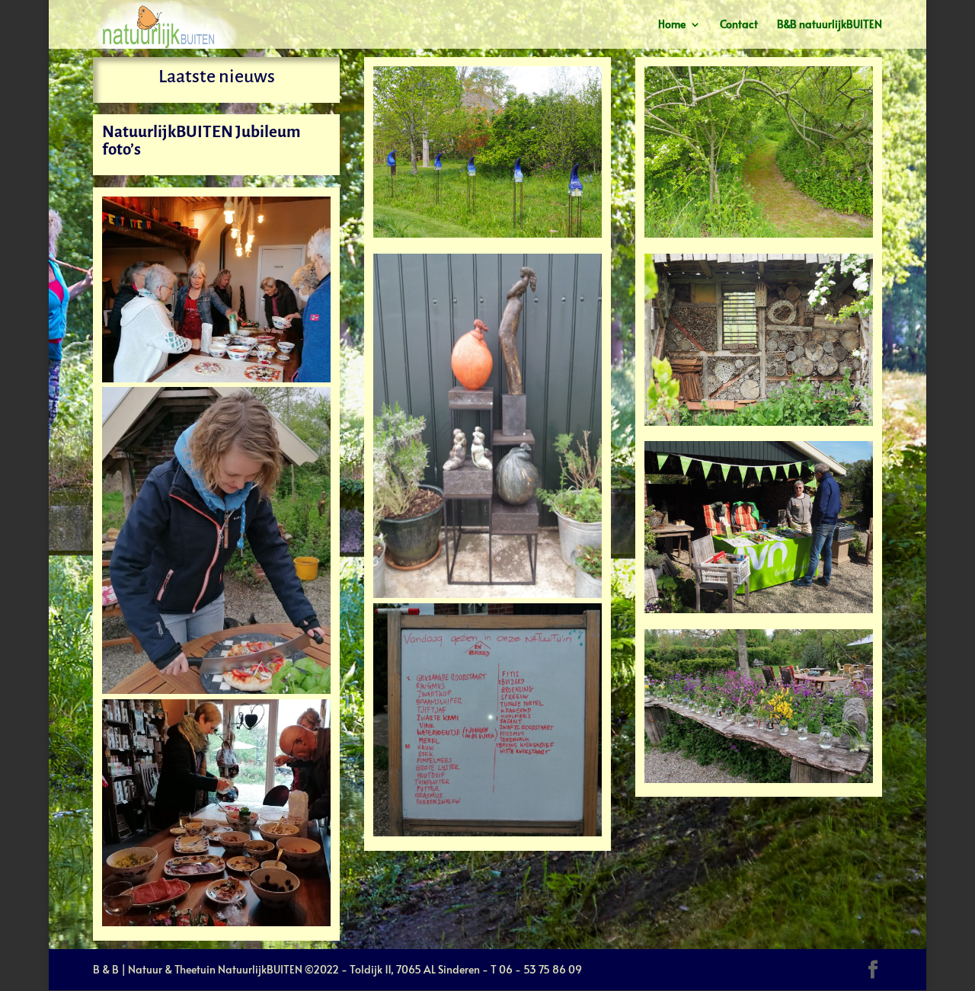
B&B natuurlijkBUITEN (829, 25)
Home (672, 25)
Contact (739, 25)
